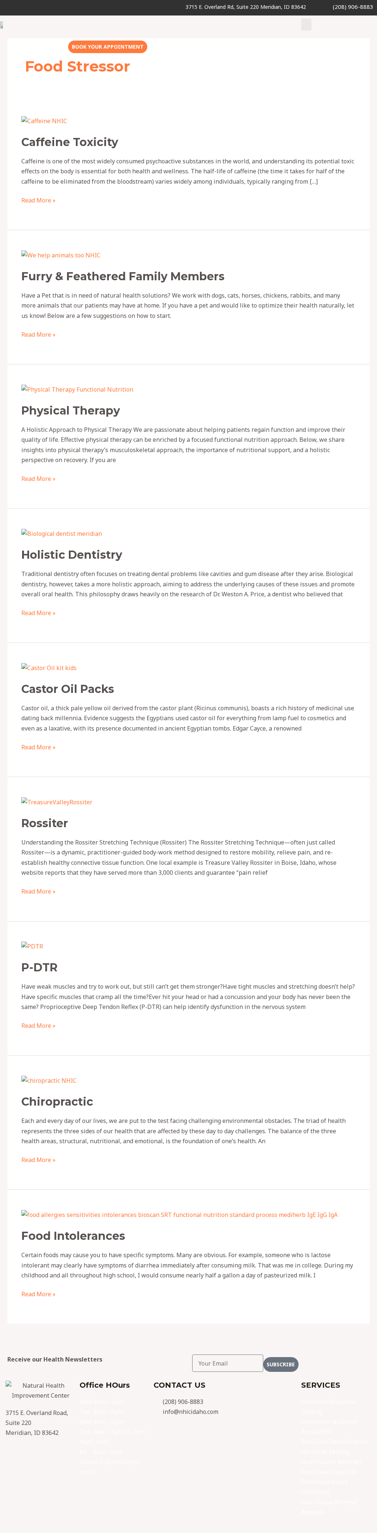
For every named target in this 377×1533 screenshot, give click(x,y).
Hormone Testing (325, 1452)
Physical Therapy (70, 410)
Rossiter (44, 823)
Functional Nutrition (329, 1422)
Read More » (38, 199)
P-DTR (39, 967)
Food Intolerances (73, 1236)
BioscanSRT (317, 1432)
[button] (306, 24)
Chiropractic (57, 1102)
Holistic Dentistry (71, 555)
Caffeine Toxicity (69, 142)
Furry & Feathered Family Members (123, 276)
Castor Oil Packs (67, 689)
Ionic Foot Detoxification (334, 1441)
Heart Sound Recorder (331, 1462)
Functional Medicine (329, 1472)
